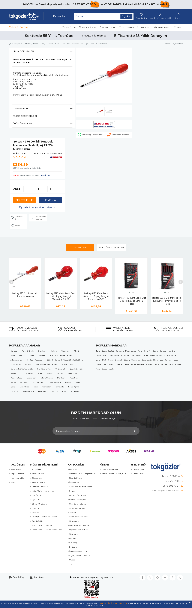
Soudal (105, 369)
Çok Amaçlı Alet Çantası (46, 364)
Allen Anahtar (16, 360)
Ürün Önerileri (22, 123)
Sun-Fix (147, 351)
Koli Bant (30, 373)
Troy (111, 355)
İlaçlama (14, 391)
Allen (40, 373)
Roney (99, 355)
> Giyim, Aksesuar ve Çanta (80, 556)
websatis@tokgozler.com (165, 490)
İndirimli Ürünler (89, 27)
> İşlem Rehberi (37, 474)
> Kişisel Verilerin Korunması (42, 491)
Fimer (140, 351)
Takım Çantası (46, 378)
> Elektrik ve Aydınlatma (78, 525)
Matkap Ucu (15, 373)
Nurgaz (13, 351)
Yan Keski (24, 382)
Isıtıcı (35, 387)
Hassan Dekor (102, 364)
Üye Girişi (154, 18)
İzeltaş (111, 351)
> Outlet (71, 560)
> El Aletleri (72, 469)
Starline (178, 364)
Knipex (110, 360)
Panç (78, 382)
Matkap (53, 351)
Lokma (68, 382)
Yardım (180, 27)
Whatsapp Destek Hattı (92, 135)
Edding (22, 355)
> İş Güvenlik (73, 482)
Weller (111, 369)
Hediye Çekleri (128, 27)
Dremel (119, 364)
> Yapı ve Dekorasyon (77, 500)
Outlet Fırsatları (109, 27)
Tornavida (59, 387)
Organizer (31, 378)
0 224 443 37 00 (171, 481)
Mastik (50, 373)
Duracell (118, 360)
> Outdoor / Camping (77, 495)
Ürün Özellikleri (23, 51)
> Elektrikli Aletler (75, 478)
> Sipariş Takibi (36, 521)
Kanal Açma (73, 387)
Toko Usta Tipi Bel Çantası (61, 355)
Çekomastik (146, 360)
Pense (13, 382)
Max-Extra (172, 351)
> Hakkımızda (15, 469)
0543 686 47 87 (171, 485)
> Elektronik (73, 534)
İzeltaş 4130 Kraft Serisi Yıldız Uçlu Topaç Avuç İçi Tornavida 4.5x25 (96, 296)
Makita (138, 355)
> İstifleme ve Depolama (78, 551)
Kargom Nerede (164, 27)
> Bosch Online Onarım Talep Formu (46, 530)
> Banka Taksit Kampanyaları (113, 474)
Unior (98, 360)
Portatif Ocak (27, 351)
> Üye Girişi (35, 500)
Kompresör (43, 391)
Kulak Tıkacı (15, 364)
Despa (156, 364)
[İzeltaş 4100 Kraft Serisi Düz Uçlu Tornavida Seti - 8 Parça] (131, 276)
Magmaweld (130, 351)
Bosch (104, 351)
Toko (98, 351)
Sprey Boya (72, 373)
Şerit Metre (24, 387)
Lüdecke (140, 364)
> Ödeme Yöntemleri (109, 469)
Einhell (174, 355)
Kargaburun (55, 382)
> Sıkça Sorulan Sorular (40, 482)
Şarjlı (12, 355)
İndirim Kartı (145, 27)
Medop (175, 360)
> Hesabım (34, 508)
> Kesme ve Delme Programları (81, 474)
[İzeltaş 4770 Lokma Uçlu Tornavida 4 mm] (25, 274)
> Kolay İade (35, 469)
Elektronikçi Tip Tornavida (21, 369)
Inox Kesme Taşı (44, 369)
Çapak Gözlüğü (77, 369)
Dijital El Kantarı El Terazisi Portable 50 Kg (65, 360)
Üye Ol (168, 18)
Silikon (60, 373)
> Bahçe (71, 491)
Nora (98, 369)
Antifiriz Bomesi (59, 391)
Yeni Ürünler (71, 27)
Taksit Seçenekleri (24, 116)
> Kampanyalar (137, 469)
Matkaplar (75, 391)
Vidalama (65, 351)
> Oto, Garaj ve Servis (77, 504)
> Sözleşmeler (36, 478)
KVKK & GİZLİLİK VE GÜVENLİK (113, 603)
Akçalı (133, 364)
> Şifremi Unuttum (38, 504)
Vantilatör (46, 387)
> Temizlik (72, 513)
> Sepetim (34, 513)
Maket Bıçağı (28, 391)
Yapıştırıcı (74, 378)
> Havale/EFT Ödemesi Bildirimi (43, 517)
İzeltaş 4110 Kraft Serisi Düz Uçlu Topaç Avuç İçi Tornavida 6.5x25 (60, 296)
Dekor (112, 364)
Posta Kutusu (16, 378)
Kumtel (168, 360)
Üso (161, 360)
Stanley (149, 364)
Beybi (126, 364)
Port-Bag (124, 355)
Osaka (155, 351)
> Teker (71, 564)
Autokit (159, 355)
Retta (116, 355)
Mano (152, 355)
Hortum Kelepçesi (34, 360)
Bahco (167, 355)
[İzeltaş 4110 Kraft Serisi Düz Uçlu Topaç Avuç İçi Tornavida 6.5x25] (61, 274)
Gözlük (28, 364)
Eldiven (42, 355)
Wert (105, 355)
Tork (132, 355)
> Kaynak (72, 538)
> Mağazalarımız (16, 474)
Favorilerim (141, 18)
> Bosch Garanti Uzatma (41, 525)
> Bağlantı (72, 547)
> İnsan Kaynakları (17, 478)
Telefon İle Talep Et (120, 135)
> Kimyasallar (73, 521)
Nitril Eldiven (67, 364)
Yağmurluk (60, 369)
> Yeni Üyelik (35, 495)
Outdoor (41, 351)
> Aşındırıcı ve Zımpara (78, 517)
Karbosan (120, 351)
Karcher (164, 364)
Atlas (171, 364)
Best (104, 360)
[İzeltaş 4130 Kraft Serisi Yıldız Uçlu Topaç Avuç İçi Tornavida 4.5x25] (96, 274)
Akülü (76, 351)
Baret (32, 355)
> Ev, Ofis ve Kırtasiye (77, 508)
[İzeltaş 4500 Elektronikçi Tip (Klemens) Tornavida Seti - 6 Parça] (167, 276)
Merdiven (61, 378)
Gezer (145, 355)
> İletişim (13, 482)
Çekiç (12, 387)
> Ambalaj (72, 543)
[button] (129, 292)
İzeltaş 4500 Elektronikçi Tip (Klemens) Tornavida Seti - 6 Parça (166, 301)
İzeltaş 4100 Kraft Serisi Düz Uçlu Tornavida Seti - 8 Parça (131, 301)
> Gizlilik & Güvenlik (39, 487)
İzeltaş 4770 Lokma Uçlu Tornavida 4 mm (25, 295)
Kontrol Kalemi (39, 382)
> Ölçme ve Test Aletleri (78, 530)
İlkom (155, 360)
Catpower (135, 360)
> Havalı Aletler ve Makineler (80, 487)
